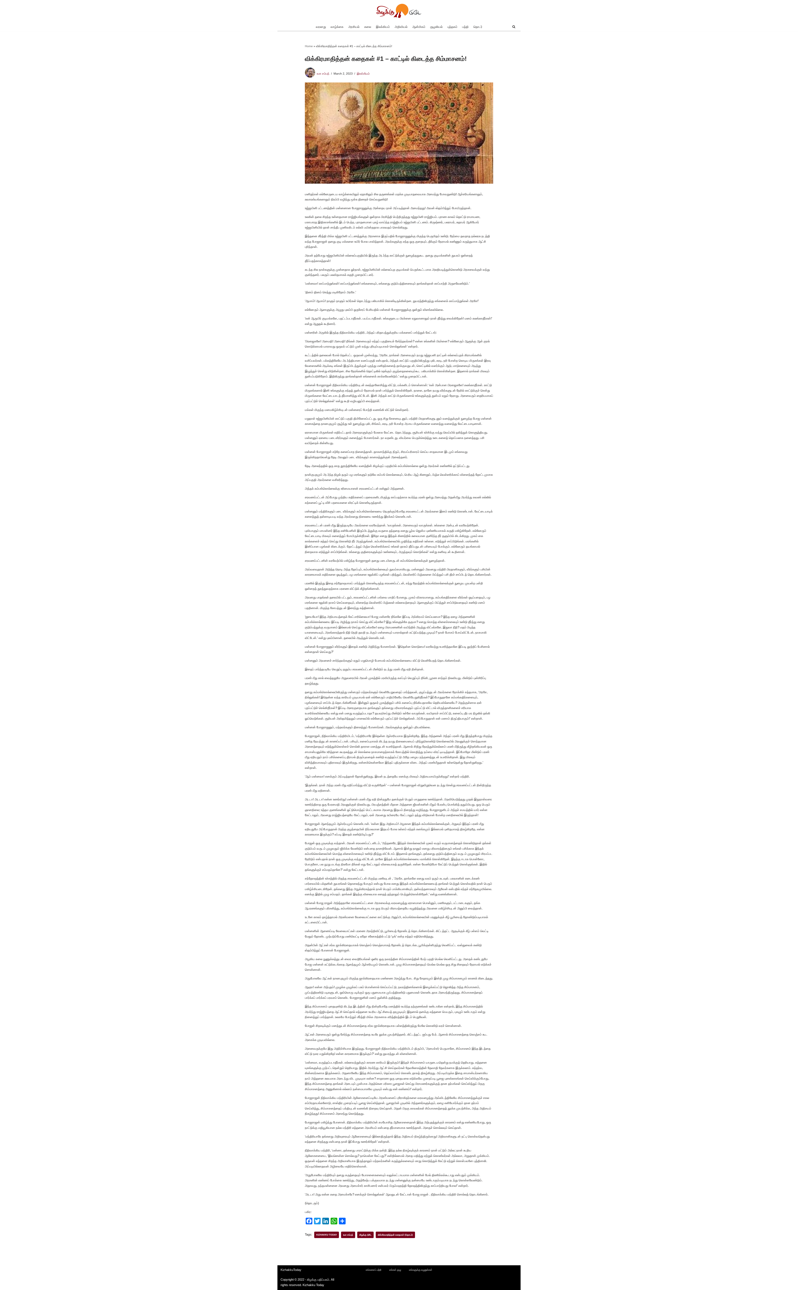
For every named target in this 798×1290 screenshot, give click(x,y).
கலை (367, 26)
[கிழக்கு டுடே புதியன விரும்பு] (399, 11)
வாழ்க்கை (337, 26)
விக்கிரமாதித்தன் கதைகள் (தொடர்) (395, 1234)
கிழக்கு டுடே (365, 1234)
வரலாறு (321, 26)
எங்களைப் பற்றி (373, 1269)
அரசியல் (354, 26)
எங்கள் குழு (395, 1269)
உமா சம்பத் (323, 73)
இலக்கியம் (383, 26)
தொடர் (477, 26)
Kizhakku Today (326, 1234)
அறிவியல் (401, 26)
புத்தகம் (452, 26)
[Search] (513, 26)
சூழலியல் (436, 26)
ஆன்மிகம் (418, 26)
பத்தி (465, 26)
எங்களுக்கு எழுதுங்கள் (420, 1269)
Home (309, 46)
